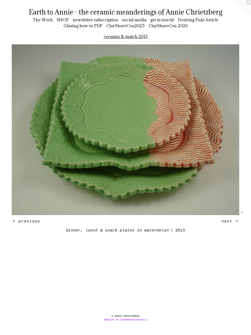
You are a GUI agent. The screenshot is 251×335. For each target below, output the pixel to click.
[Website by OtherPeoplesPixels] (241, 10)
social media (134, 20)
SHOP (63, 20)
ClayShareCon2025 (125, 25)
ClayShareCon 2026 (168, 25)
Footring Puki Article (198, 20)
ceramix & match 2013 (126, 36)
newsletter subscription (95, 20)
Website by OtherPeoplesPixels (125, 320)
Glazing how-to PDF (82, 25)
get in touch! (162, 20)
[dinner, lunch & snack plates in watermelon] (125, 129)
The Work (43, 20)
